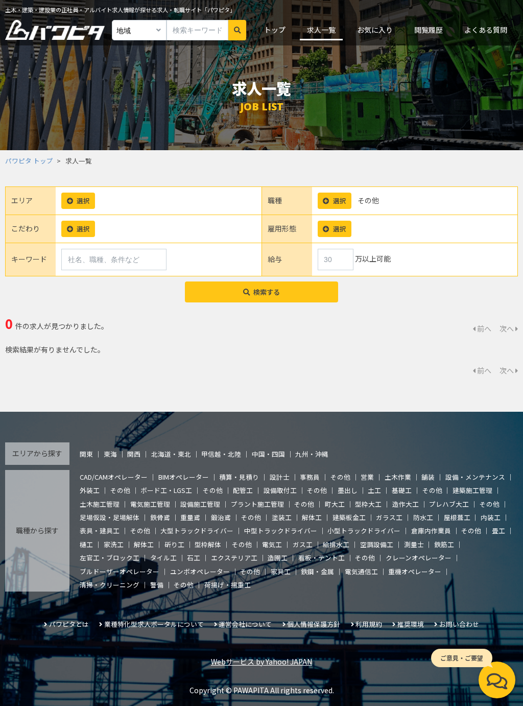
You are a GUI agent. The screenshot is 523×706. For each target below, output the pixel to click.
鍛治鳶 (221, 517)
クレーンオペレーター (418, 557)
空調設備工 (376, 544)
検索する (266, 292)
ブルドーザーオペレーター (119, 571)
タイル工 (163, 557)
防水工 (423, 517)
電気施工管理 (150, 504)
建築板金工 (349, 517)
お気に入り (375, 30)
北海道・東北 (171, 454)
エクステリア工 (234, 557)
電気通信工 (361, 571)
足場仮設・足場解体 (109, 517)
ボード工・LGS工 (166, 490)
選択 (83, 200)
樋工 (86, 544)
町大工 (335, 504)
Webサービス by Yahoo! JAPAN (261, 661)
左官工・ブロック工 (109, 557)
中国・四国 (268, 454)
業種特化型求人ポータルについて (154, 624)
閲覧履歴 (428, 30)
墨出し (348, 490)
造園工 (278, 557)
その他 (340, 477)
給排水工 (336, 544)
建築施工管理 (472, 490)
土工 (374, 490)
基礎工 (402, 490)
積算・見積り (239, 477)
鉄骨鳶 (160, 517)
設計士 (280, 477)
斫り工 (174, 544)
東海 (110, 454)
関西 (133, 454)
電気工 (272, 544)
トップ (275, 30)
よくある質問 (485, 30)
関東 (86, 454)
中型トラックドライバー (280, 530)
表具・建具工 (100, 530)
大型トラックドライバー (196, 530)
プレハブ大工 (449, 504)
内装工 (491, 517)
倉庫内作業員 (431, 530)
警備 (156, 585)
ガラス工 (389, 517)
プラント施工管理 (257, 504)
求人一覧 (321, 30)
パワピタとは (69, 624)
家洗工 (114, 544)
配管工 (243, 490)
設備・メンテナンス (475, 477)
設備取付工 (280, 490)
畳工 (498, 530)
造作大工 (405, 504)
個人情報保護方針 (313, 624)
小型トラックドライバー (363, 530)
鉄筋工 (444, 544)
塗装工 (282, 517)
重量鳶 (190, 517)
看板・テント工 (321, 557)
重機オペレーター (414, 571)
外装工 (90, 490)
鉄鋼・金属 (317, 571)
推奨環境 (410, 624)
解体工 (312, 517)
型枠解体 (208, 544)
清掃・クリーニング (109, 585)
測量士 (414, 544)
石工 (193, 557)
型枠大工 (368, 504)
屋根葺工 (457, 517)
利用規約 (368, 624)
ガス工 (303, 544)
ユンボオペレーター (200, 571)
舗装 (428, 477)
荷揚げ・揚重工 (227, 585)
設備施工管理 (200, 504)
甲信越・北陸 (221, 454)
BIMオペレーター (183, 477)
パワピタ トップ (29, 161)
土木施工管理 (100, 504)
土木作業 (398, 477)
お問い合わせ (459, 624)
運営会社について (245, 624)
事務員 (310, 477)
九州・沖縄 (311, 454)
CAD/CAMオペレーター (114, 477)
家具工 (281, 571)
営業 (367, 477)
